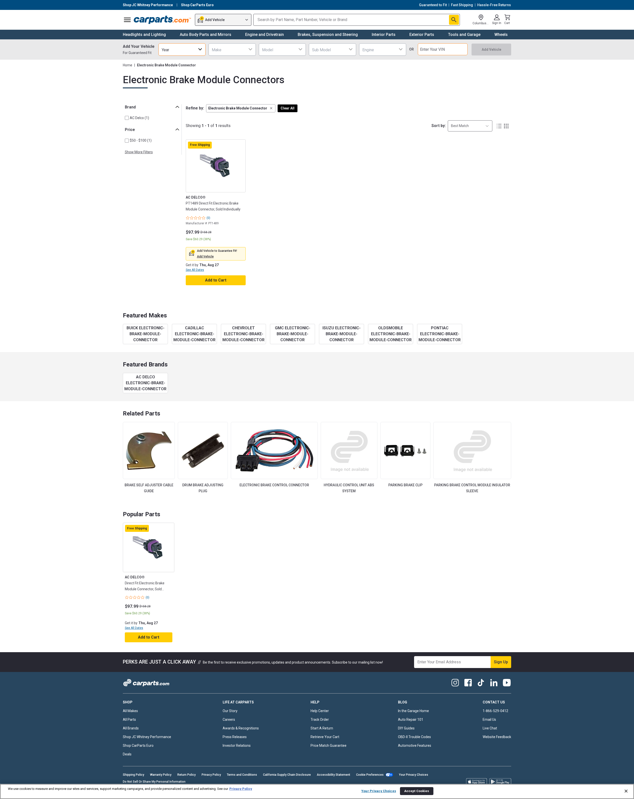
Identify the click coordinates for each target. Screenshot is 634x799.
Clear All (287, 108)
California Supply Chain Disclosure (287, 774)
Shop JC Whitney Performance (147, 737)
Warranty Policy (160, 774)
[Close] (626, 791)
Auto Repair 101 (410, 720)
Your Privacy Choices (413, 774)
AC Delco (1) (139, 118)
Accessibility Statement (333, 774)
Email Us (489, 720)
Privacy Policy (211, 774)
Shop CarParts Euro (138, 745)
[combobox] (182, 49)
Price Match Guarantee (328, 745)
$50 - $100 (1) (141, 140)
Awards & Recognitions (241, 728)
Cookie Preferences (370, 774)
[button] (240, 108)
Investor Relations (237, 745)
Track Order (320, 720)
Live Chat (490, 728)
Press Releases (235, 737)
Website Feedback (497, 737)
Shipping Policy (133, 774)
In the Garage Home (413, 711)
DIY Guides (406, 728)
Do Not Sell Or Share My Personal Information (154, 781)
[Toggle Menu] (127, 19)
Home (127, 65)
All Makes (130, 711)
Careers (229, 720)
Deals (127, 754)
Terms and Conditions (242, 774)
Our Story (230, 711)
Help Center (320, 711)
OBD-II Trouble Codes (414, 737)
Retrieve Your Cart (325, 737)
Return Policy (186, 774)
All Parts (129, 720)
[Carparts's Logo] (162, 20)
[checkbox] (127, 118)
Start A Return (322, 728)
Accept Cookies (416, 791)
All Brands (131, 728)
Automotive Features (414, 745)
